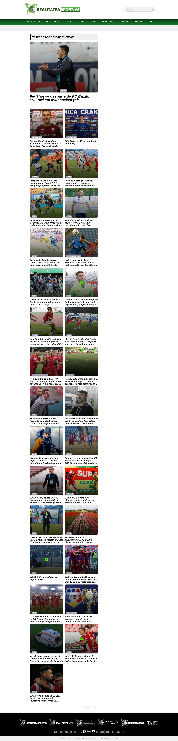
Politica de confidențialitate (86, 738)
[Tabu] (153, 723)
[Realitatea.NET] (61, 723)
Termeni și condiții (67, 738)
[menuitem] (33, 22)
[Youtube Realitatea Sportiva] (93, 731)
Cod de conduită (104, 738)
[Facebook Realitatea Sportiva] (84, 731)
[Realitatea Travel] (107, 723)
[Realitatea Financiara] (85, 723)
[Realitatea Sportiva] (33, 723)
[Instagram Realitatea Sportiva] (89, 731)
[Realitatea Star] (132, 723)
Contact (115, 738)
